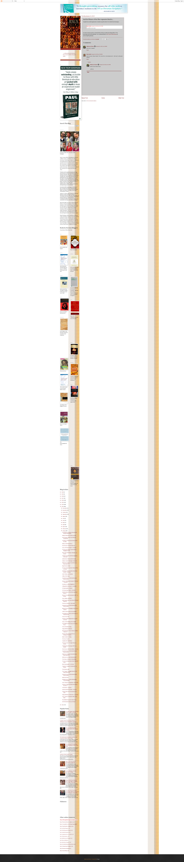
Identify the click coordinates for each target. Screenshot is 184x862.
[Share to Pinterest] (108, 39)
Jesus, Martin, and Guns (67, 598)
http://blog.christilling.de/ (64, 840)
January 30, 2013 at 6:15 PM (105, 64)
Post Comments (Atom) (91, 100)
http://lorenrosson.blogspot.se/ (65, 848)
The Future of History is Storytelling (69, 659)
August (64, 516)
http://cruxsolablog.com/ (64, 850)
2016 (63, 500)
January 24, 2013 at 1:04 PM (101, 46)
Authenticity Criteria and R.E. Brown (69, 558)
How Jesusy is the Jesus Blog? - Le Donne (70, 649)
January (64, 530)
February (64, 528)
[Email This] (102, 39)
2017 (63, 498)
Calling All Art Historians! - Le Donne (69, 586)
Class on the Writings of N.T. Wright (69, 621)
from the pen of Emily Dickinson (68, 545)
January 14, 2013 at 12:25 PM (97, 26)
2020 (63, 492)
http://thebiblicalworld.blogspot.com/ (66, 838)
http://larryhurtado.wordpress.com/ (67, 826)
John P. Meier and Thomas (67, 574)
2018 (63, 496)
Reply (88, 50)
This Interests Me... (66, 669)
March (64, 526)
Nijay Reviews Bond (66, 565)
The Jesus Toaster (65, 638)
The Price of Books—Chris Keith (68, 603)
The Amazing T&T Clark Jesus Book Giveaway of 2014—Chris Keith (72, 745)
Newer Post (85, 98)
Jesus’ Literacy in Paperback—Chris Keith (70, 682)
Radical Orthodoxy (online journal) (69, 535)
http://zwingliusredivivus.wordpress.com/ (67, 834)
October (64, 512)
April (64, 524)
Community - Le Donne (66, 687)
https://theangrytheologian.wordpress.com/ (69, 819)
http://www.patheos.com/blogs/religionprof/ (68, 824)
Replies (89, 62)
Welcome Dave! (65, 677)
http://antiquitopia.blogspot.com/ (66, 846)
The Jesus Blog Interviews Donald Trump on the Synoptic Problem (72, 729)
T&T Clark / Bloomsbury (112, 34)
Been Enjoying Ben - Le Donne (68, 664)
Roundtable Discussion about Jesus (69, 699)
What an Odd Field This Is (67, 543)
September (65, 514)
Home (103, 98)
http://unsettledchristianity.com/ (65, 832)
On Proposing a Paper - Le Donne (68, 590)
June (64, 520)
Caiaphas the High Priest (67, 640)
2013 (63, 506)
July (63, 518)
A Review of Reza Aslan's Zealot (66, 754)
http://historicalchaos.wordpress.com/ (67, 822)
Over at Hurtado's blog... (67, 626)
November (65, 510)
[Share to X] (105, 39)
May (64, 522)
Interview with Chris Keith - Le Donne (69, 689)
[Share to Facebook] (106, 39)
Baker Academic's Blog (66, 636)
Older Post (121, 98)
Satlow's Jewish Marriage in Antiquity (69, 560)
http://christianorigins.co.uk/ (64, 836)
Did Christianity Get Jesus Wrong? (68, 701)
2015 (63, 502)
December (65, 508)
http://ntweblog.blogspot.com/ (65, 828)
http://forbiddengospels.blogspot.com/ (66, 830)
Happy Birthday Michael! (67, 628)
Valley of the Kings (66, 576)
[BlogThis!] (104, 39)
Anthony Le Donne (91, 39)
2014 (63, 504)
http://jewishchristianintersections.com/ (67, 844)
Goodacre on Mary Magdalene (68, 584)
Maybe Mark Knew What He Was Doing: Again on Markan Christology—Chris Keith (71, 781)
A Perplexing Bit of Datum (67, 588)
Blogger (98, 859)
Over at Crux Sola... (66, 616)
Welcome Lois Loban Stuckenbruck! (69, 657)
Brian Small (89, 26)
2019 (63, 494)
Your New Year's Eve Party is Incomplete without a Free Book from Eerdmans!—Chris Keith (72, 791)
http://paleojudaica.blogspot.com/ (65, 842)
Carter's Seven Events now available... (69, 611)
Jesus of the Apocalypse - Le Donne (69, 547)
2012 (63, 704)
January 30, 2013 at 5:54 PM (96, 54)
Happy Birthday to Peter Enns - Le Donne (70, 694)
